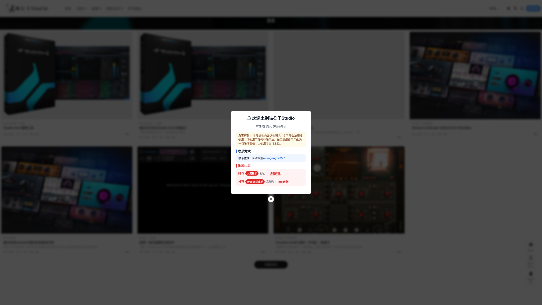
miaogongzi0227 (274, 158)
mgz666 (283, 181)
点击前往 (275, 173)
